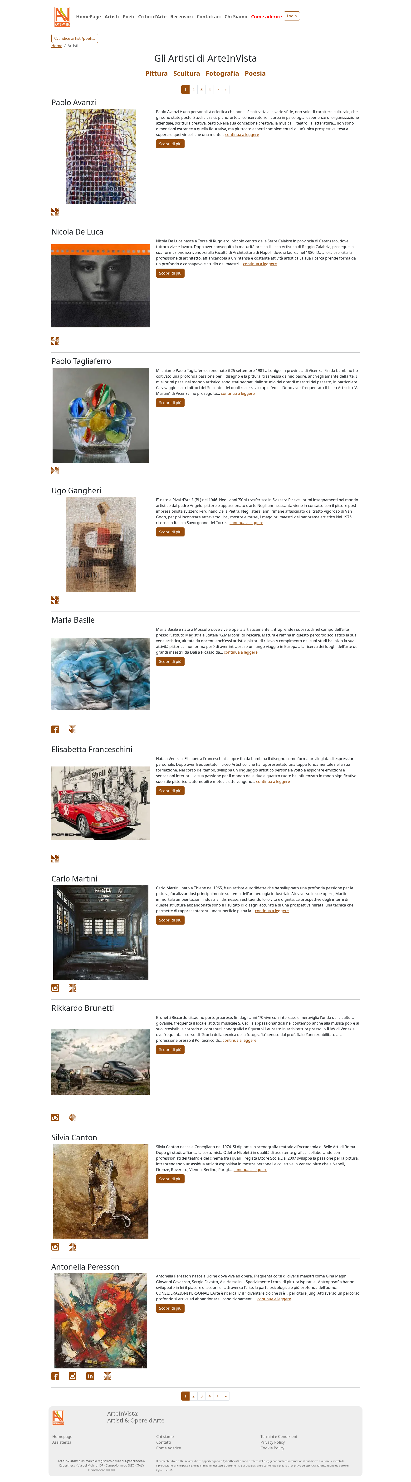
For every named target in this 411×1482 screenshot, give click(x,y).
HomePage (88, 16)
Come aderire (266, 16)
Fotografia (222, 73)
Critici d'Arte (152, 16)
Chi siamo (165, 1436)
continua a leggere (242, 134)
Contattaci (209, 16)
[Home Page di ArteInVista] (58, 1417)
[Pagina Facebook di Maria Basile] (55, 728)
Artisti (112, 16)
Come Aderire (168, 1448)
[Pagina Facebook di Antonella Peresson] (55, 1375)
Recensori (181, 16)
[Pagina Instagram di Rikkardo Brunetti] (55, 1117)
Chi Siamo (236, 16)
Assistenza (61, 1442)
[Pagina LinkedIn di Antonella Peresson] (90, 1375)
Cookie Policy (272, 1448)
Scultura (186, 73)
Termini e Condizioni (278, 1436)
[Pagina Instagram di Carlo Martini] (55, 987)
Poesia (255, 73)
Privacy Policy (272, 1442)
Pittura (156, 73)
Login (292, 16)
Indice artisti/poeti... (76, 38)
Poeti (128, 16)
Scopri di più (170, 143)
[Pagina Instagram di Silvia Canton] (55, 1246)
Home (56, 45)
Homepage (62, 1436)
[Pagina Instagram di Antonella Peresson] (72, 1375)
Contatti (163, 1442)
